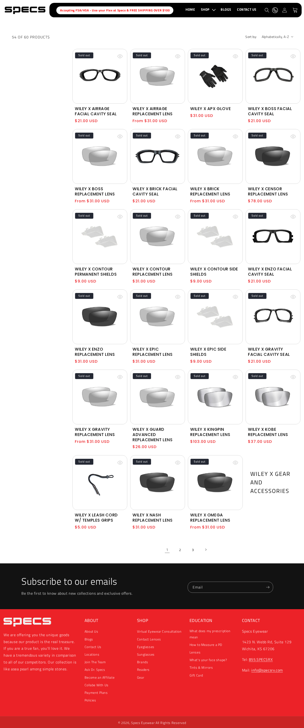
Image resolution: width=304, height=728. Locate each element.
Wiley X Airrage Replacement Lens (153, 111)
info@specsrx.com (267, 670)
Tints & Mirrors (201, 667)
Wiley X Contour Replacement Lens (153, 271)
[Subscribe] (267, 587)
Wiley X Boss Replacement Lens (95, 191)
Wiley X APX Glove (210, 108)
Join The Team (95, 661)
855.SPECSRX (261, 659)
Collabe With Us (97, 684)
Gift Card (196, 674)
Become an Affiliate (99, 677)
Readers (143, 669)
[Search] (267, 10)
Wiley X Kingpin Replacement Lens (210, 432)
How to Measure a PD (206, 644)
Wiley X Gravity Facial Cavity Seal (269, 352)
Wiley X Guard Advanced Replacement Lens (153, 434)
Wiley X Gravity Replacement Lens (95, 432)
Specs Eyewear (143, 722)
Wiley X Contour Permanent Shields (96, 271)
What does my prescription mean (210, 633)
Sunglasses (146, 654)
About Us (91, 631)
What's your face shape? (208, 659)
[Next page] (205, 549)
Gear (140, 677)
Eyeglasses (145, 646)
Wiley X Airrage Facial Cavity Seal (96, 111)
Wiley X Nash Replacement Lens (153, 517)
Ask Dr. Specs (95, 669)
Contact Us (93, 646)
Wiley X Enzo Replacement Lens (95, 352)
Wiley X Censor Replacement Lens (268, 191)
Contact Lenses (149, 639)
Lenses (195, 652)
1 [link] (167, 549)
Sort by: (251, 36)
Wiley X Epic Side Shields (208, 352)
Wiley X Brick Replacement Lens (210, 191)
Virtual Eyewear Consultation (159, 631)
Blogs (89, 639)
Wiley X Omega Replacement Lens (210, 517)
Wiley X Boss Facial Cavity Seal (270, 111)
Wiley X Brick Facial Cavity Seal (155, 191)
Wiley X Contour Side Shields (214, 271)
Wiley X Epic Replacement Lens (153, 352)
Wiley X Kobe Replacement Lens (268, 432)
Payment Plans (96, 692)
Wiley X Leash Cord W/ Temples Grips (96, 517)
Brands (142, 661)
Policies (90, 700)
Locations (92, 654)
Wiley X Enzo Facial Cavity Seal (270, 271)
